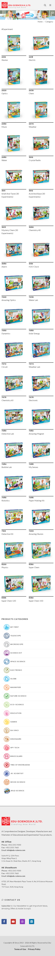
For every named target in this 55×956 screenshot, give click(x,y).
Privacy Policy (34, 949)
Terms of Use (20, 949)
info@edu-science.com (16, 850)
